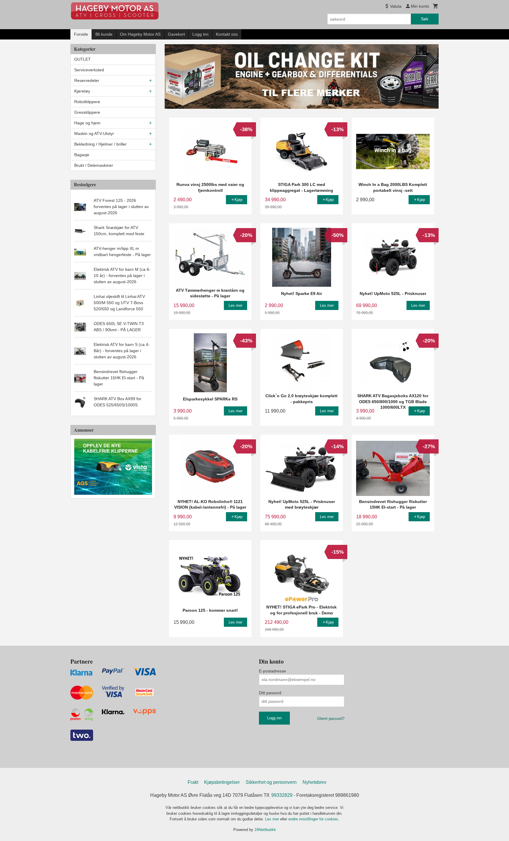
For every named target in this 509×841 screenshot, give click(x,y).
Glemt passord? (330, 718)
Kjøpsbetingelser (222, 782)
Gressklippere (87, 112)
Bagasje (81, 154)
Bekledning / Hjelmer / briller (100, 144)
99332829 (281, 795)
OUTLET (82, 59)
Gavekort (176, 34)
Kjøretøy (82, 91)
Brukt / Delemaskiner (93, 165)
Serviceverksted (89, 69)
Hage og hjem (87, 123)
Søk (424, 19)
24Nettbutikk (265, 829)
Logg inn (200, 34)
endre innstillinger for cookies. (313, 819)
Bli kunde (104, 34)
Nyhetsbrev (314, 782)
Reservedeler (86, 80)
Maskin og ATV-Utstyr (94, 133)
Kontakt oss (227, 34)
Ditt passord (270, 692)
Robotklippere (87, 101)
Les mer (272, 819)
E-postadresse (272, 671)
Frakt (193, 782)
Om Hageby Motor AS (140, 34)
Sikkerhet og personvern (271, 782)
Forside (81, 34)
